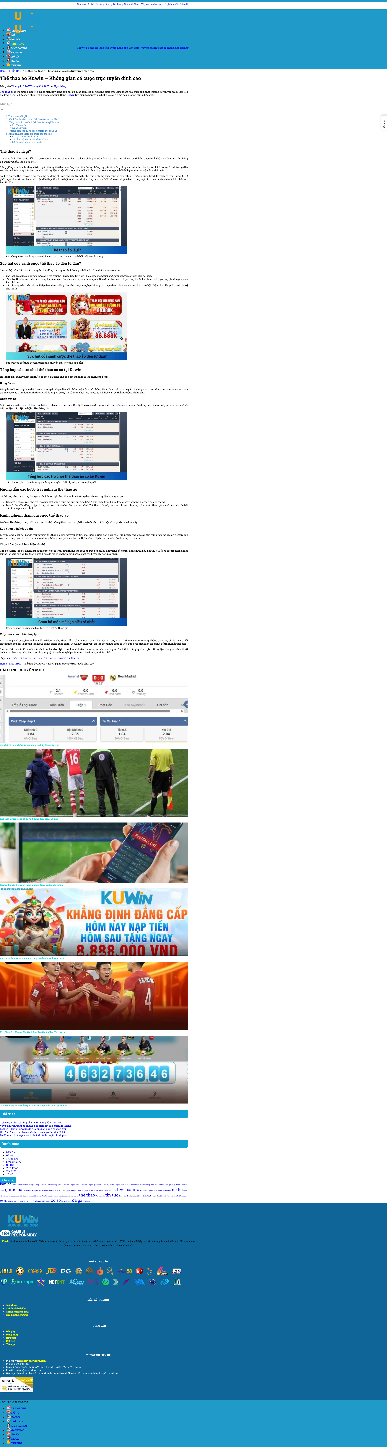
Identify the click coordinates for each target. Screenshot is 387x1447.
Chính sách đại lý (16, 1308)
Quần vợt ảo (22, 127)
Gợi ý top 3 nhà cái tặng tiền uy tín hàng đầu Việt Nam (31, 1122)
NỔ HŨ (15, 35)
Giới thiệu (11, 1305)
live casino (128, 1189)
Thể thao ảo (49, 658)
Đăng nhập (12, 1334)
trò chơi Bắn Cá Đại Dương (160, 1196)
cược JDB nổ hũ (160, 1185)
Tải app (10, 1344)
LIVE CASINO (13, 1161)
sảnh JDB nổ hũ (35, 1196)
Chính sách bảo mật (17, 1311)
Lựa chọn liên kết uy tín (27, 136)
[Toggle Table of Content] (2, 110)
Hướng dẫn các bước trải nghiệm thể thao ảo (33, 130)
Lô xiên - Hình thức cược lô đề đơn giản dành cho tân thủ (128, 4)
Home (3, 70)
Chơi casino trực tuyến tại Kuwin (88, 1185)
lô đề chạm (158, 1190)
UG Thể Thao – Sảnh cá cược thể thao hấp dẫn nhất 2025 (32, 1132)
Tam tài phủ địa (47, 1196)
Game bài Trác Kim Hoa (56, 1190)
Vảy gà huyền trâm (15, 1201)
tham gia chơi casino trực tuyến (66, 1196)
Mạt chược (167, 1190)
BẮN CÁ (16, 39)
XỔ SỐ (15, 56)
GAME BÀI (17, 52)
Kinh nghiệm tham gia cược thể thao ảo (30, 133)
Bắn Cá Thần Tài (18, 1185)
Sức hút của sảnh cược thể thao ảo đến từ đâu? (33, 119)
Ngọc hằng (60, 86)
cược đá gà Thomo (174, 1185)
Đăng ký (11, 1331)
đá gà (77, 1200)
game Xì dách (89, 1190)
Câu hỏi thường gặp (17, 1314)
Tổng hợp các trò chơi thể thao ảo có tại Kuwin (33, 122)
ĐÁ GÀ (15, 60)
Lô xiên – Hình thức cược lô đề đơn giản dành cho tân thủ (33, 1128)
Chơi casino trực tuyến (66, 1185)
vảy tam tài (39, 1201)
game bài (14, 1189)
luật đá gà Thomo (146, 1190)
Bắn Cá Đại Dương (32, 1185)
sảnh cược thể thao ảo (19, 658)
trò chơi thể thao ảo (68, 658)
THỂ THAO (17, 43)
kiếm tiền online (110, 1190)
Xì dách (47, 1201)
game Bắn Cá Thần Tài (74, 1190)
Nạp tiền (11, 1337)
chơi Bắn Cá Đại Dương (48, 1185)
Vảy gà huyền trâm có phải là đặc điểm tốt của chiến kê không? (58, 4)
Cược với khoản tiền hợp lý (29, 142)
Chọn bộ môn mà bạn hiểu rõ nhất (32, 139)
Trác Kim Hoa (124, 1196)
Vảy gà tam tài (28, 1201)
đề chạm (86, 1201)
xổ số (56, 1200)
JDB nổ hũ (99, 1190)
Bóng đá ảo (21, 125)
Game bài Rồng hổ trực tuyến (35, 1190)
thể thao (37, 658)
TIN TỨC (16, 65)
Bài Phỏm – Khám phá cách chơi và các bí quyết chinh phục (34, 1135)
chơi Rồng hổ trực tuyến (111, 1185)
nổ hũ (177, 1189)
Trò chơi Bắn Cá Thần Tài (140, 1196)
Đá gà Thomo (66, 1201)
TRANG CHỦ (18, 30)
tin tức (111, 1195)
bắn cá (5, 1184)
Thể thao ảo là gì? (17, 116)
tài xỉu (3, 1201)
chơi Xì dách (125, 1185)
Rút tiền (10, 1340)
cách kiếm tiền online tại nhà (142, 1185)
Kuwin (5, 1241)
